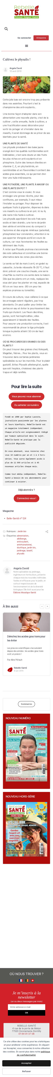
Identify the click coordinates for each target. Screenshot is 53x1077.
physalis (20, 553)
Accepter (26, 1063)
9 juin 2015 (18, 671)
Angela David (16, 68)
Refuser (26, 1071)
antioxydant (22, 542)
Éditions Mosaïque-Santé (24, 592)
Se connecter (24, 38)
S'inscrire (41, 38)
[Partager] (46, 532)
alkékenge (21, 539)
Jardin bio (21, 531)
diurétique (21, 547)
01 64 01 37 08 (26, 1033)
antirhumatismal (24, 545)
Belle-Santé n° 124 (16, 518)
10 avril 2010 (15, 71)
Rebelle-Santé (20, 668)
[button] (26, 46)
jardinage (21, 550)
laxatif (29, 550)
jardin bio (31, 547)
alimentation (22, 536)
